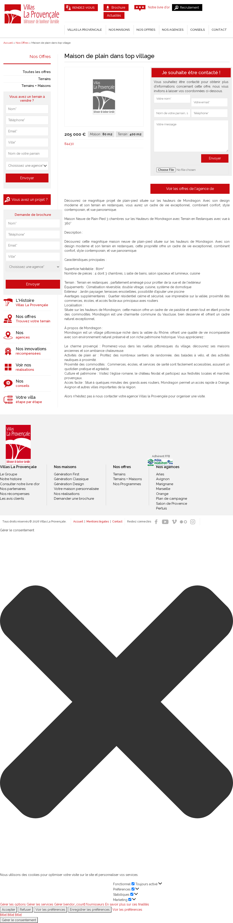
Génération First (66, 474)
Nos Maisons (119, 29)
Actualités (114, 15)
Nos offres (146, 29)
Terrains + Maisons (36, 86)
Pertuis (161, 508)
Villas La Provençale (32, 14)
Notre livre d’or (159, 7)
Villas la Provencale (84, 29)
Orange (162, 494)
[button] (116, 702)
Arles (160, 474)
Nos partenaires (12, 489)
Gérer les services (40, 904)
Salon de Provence (171, 504)
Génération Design (69, 484)
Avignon (163, 479)
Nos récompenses (14, 494)
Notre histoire (11, 479)
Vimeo (174, 521)
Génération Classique (71, 479)
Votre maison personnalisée (76, 489)
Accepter (8, 909)
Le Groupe (8, 474)
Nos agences (172, 29)
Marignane (164, 484)
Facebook (156, 521)
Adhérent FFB (161, 456)
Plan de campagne (171, 499)
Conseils (197, 29)
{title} (3, 915)
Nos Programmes (127, 484)
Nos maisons (65, 467)
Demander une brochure (74, 499)
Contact (219, 29)
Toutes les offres (37, 72)
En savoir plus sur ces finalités (127, 904)
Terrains (44, 79)
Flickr (183, 521)
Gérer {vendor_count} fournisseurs (79, 904)
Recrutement (189, 7)
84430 (69, 144)
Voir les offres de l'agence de (190, 189)
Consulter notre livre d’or (20, 484)
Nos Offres (40, 56)
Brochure (118, 7)
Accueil (78, 521)
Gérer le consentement (19, 920)
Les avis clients (12, 499)
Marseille (163, 489)
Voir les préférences (50, 909)
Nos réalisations (66, 494)
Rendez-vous (83, 7)
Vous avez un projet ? (30, 199)
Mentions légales (97, 521)
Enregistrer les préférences (90, 909)
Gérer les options (13, 904)
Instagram (192, 521)
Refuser (25, 909)
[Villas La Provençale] (18, 444)
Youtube (165, 521)
